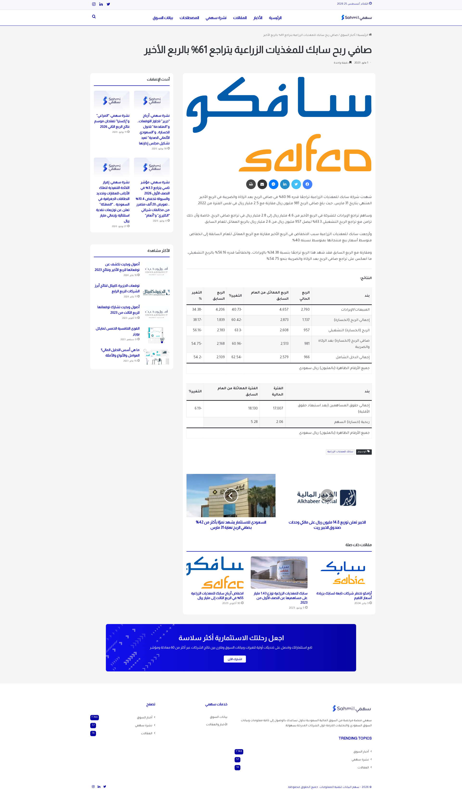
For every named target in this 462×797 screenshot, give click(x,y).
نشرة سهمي (216, 18)
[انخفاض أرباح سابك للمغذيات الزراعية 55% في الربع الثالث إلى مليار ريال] (215, 572)
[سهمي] (356, 18)
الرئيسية (275, 18)
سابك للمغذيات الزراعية (340, 452)
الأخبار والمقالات (216, 725)
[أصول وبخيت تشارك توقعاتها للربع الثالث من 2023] (156, 314)
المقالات (240, 18)
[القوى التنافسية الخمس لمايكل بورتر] (156, 335)
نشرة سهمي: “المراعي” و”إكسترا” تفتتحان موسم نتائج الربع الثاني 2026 (111, 121)
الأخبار (257, 18)
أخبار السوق (347, 35)
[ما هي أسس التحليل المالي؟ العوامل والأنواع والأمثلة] (156, 357)
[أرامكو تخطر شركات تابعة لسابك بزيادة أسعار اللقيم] (343, 572)
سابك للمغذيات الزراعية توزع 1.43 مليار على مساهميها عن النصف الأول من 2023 (281, 597)
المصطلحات (189, 18)
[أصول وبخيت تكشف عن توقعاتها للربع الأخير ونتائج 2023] (156, 271)
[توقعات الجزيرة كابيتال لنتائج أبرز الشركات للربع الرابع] (156, 292)
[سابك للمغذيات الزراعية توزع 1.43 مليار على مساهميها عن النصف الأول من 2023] (279, 572)
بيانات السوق (163, 18)
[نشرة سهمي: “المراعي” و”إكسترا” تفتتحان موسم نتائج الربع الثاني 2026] (111, 101)
